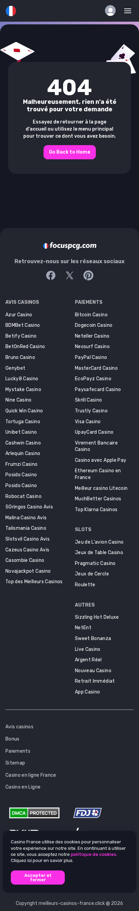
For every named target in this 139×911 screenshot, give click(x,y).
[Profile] (110, 10)
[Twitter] (69, 275)
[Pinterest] (88, 275)
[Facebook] (50, 275)
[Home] (69, 246)
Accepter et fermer (38, 877)
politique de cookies (93, 854)
